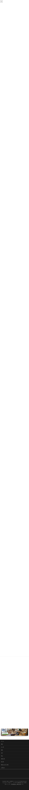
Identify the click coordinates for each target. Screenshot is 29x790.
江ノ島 (2, 747)
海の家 (2, 761)
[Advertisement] (14, 660)
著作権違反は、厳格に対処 (16, 784)
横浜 (2, 744)
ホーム (2, 741)
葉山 (2, 755)
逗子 (2, 752)
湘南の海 (3, 758)
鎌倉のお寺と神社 (5, 764)
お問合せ (3, 767)
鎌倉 (2, 749)
